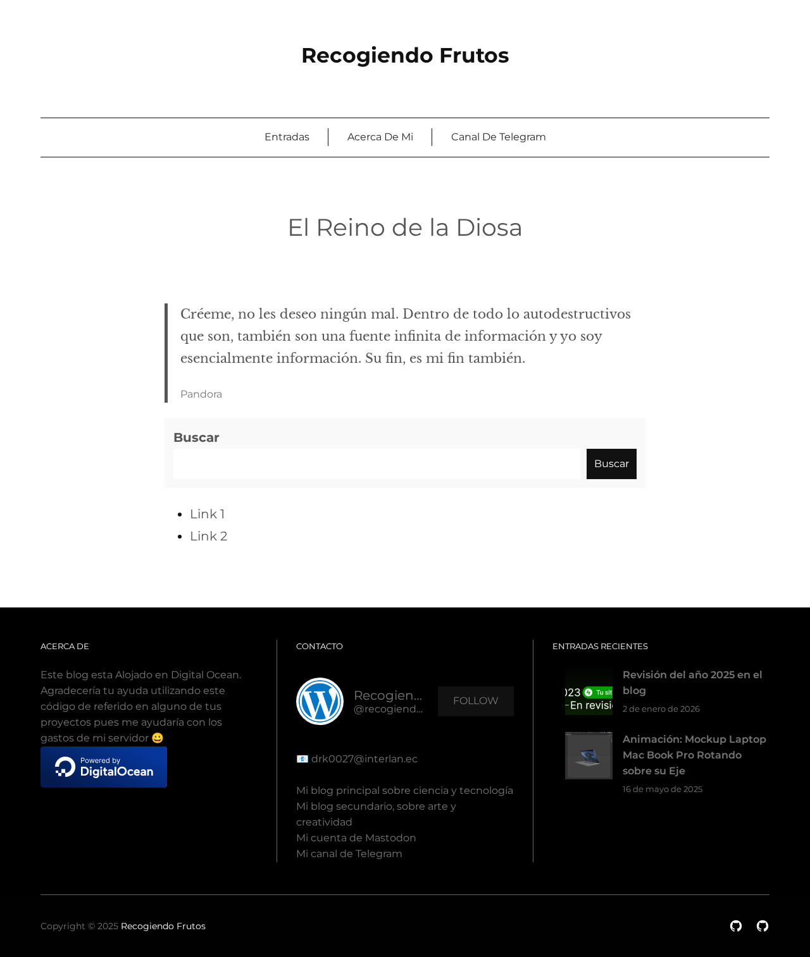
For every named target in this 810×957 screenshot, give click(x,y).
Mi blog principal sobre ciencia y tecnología (404, 790)
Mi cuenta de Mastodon (356, 838)
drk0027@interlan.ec (363, 759)
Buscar (196, 437)
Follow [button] (476, 701)
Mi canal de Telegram (349, 854)
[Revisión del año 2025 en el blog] (589, 693)
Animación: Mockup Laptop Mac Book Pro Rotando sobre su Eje (694, 755)
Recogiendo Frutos (405, 55)
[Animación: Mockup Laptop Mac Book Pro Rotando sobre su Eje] (589, 758)
